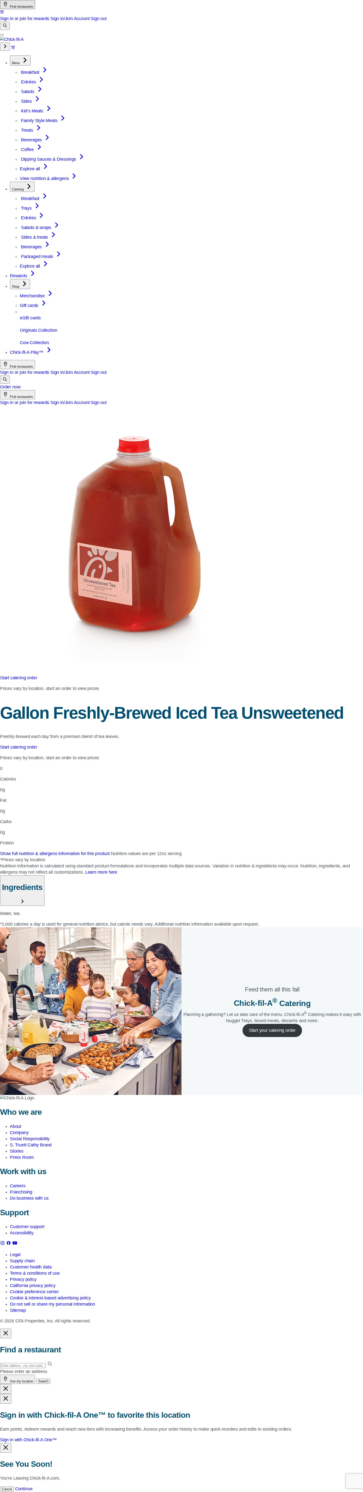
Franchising (21, 1191)
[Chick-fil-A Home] (12, 39)
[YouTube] (14, 1243)
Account (82, 18)
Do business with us (29, 1198)
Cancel (7, 1489)
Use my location (21, 1381)
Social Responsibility (30, 1138)
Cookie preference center (34, 1291)
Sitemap (18, 1310)
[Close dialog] (5, 1333)
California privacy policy (33, 1285)
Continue (24, 1488)
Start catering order (18, 677)
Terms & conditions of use (35, 1273)
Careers (17, 1185)
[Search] (5, 26)
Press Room (22, 1157)
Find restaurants (21, 6)
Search (43, 1381)
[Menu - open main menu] (2, 34)
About (15, 1126)
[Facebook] (9, 1243)
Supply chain (22, 1260)
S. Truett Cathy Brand (31, 1144)
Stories (16, 1151)
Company (19, 1132)
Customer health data (30, 1266)
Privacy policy (23, 1279)
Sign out (99, 18)
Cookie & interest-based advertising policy (50, 1297)
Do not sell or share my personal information (52, 1304)
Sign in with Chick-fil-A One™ (28, 1439)
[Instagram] (3, 1243)
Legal (15, 1254)
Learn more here (101, 872)
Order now (10, 386)
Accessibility (22, 1232)
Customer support (27, 1226)
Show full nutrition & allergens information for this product (55, 853)
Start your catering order (272, 1030)
